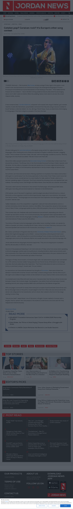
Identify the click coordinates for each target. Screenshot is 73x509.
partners (6, 501)
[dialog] (36, 503)
